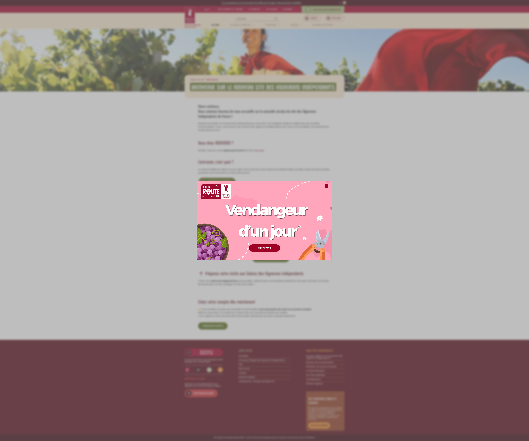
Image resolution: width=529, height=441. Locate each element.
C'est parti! (264, 248)
